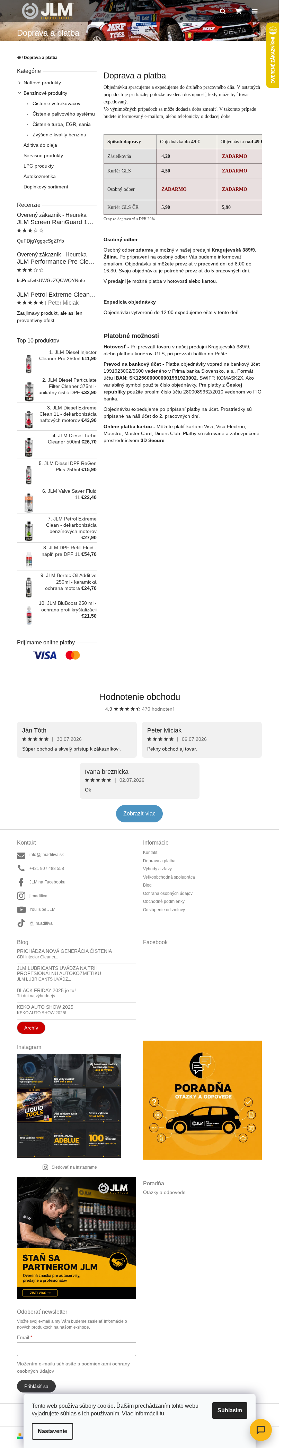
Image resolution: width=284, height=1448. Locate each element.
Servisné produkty (43, 155)
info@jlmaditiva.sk (46, 854)
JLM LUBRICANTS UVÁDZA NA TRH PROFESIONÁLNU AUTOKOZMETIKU (59, 971)
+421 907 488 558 (46, 868)
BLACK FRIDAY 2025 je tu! (46, 990)
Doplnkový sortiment (46, 186)
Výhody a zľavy (157, 868)
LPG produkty (39, 166)
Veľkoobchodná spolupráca (169, 877)
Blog (147, 885)
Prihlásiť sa (36, 1386)
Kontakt (150, 852)
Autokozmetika (40, 176)
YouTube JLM (42, 909)
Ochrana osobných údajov (168, 893)
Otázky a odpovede (164, 1192)
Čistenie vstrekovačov (55, 103)
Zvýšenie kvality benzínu (58, 134)
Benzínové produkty (45, 93)
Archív (31, 1028)
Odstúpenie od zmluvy (164, 909)
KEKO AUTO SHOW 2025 (45, 1007)
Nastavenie (52, 1431)
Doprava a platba (159, 860)
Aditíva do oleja (40, 145)
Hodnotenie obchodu (139, 697)
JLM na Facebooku (47, 882)
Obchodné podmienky (164, 901)
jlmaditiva (38, 896)
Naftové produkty (42, 82)
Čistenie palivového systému (63, 114)
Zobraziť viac (139, 813)
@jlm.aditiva (41, 923)
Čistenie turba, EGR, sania (61, 124)
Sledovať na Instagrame (74, 1167)
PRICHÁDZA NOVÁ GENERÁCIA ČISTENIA (64, 951)
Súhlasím (230, 1410)
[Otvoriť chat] (261, 1430)
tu (162, 1413)
